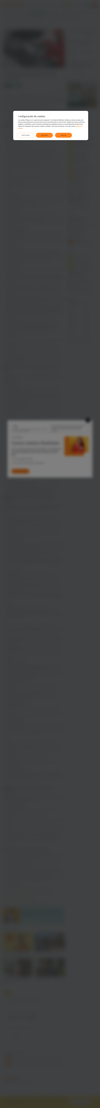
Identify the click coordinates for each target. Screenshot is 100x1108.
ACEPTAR (63, 135)
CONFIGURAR (25, 135)
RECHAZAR (44, 135)
